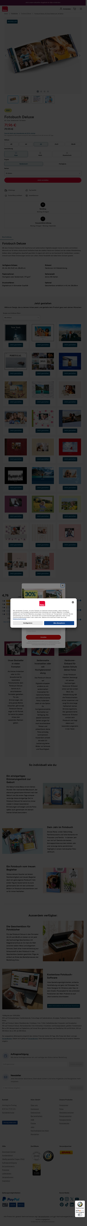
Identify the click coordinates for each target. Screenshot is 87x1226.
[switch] (80, 1215)
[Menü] (83, 1202)
